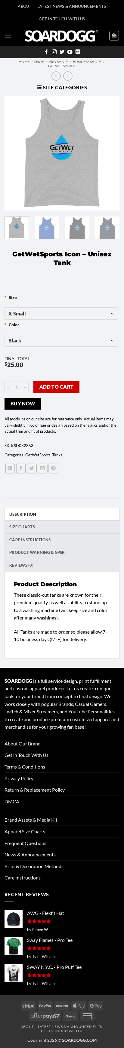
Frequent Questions (25, 843)
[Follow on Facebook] (46, 52)
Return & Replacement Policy (35, 790)
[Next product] (56, 76)
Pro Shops (58, 61)
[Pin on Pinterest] (53, 468)
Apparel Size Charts (25, 831)
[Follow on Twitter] (62, 52)
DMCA (12, 801)
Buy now (23, 403)
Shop (39, 61)
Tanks (57, 454)
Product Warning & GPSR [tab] (37, 552)
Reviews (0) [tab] (21, 565)
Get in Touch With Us (26, 755)
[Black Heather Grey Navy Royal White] (61, 341)
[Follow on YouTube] (69, 52)
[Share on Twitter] (32, 468)
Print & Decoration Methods (34, 866)
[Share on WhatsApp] (10, 468)
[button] (8, 35)
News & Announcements (30, 854)
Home (24, 61)
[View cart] (114, 35)
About (24, 6)
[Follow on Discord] (77, 52)
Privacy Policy (19, 778)
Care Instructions (23, 877)
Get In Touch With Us (62, 18)
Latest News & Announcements (71, 6)
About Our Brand (23, 743)
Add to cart (56, 387)
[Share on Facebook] (21, 468)
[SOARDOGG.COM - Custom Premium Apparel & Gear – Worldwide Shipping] (61, 35)
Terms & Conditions (25, 766)
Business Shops (87, 61)
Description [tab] (22, 514)
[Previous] (14, 153)
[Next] (109, 153)
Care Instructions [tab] (30, 539)
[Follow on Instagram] (54, 52)
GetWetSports (62, 66)
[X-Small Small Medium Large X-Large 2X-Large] (61, 313)
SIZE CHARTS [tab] (22, 526)
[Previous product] (68, 76)
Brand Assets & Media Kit (31, 820)
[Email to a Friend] (43, 468)
